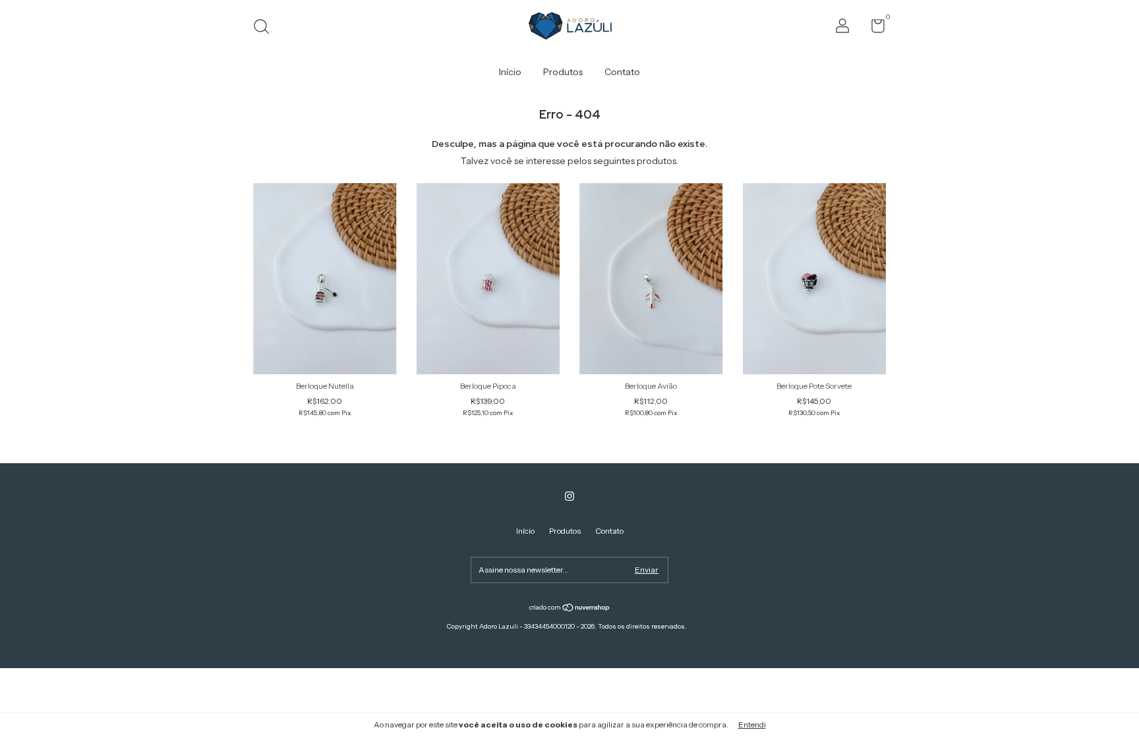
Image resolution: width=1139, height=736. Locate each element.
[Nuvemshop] (570, 608)
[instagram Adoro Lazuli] (569, 496)
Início (510, 72)
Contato (622, 72)
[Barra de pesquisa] (266, 28)
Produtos (563, 72)
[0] (873, 28)
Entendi (752, 724)
